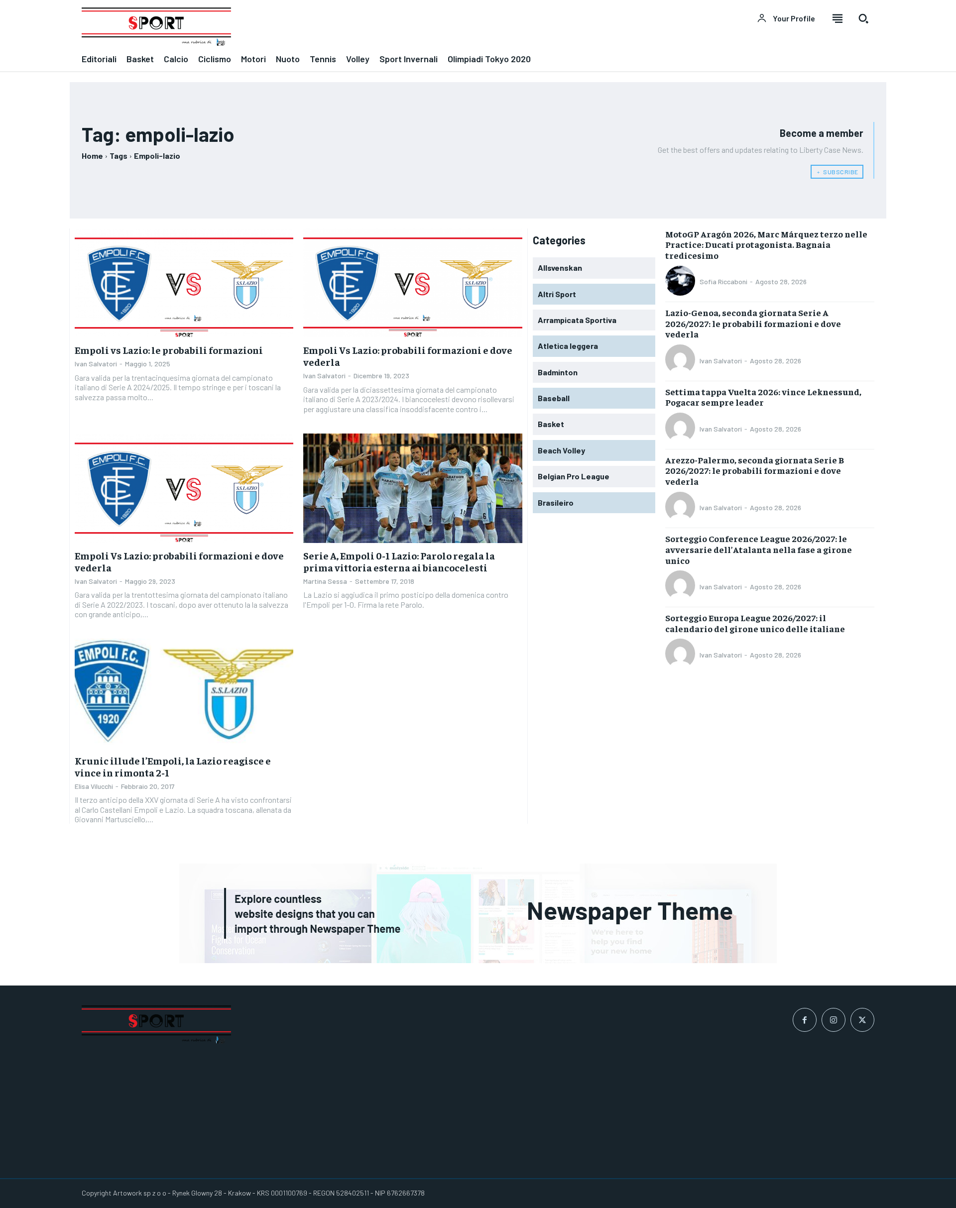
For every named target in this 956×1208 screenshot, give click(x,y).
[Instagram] (833, 1020)
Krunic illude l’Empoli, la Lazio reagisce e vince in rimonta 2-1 (173, 766)
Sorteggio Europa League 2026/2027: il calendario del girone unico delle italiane (755, 623)
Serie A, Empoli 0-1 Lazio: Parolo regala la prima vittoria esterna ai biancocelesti (399, 561)
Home (92, 155)
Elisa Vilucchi (94, 786)
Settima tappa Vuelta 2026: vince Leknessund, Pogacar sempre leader (763, 397)
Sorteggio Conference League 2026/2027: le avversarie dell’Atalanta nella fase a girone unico (758, 549)
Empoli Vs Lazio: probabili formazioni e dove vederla (407, 355)
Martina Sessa (325, 581)
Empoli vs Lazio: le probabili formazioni (169, 349)
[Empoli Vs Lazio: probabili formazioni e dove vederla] (412, 283)
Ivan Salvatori (96, 363)
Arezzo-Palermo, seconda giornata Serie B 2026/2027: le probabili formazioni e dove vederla (754, 470)
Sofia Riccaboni (723, 281)
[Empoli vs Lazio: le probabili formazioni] (184, 283)
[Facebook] (805, 1020)
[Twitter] (862, 1020)
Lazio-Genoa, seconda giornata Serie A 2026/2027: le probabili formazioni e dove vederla (753, 323)
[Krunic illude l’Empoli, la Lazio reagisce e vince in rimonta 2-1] (184, 693)
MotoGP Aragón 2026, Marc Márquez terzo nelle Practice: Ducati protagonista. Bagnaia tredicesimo (766, 244)
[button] (863, 18)
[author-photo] (681, 282)
